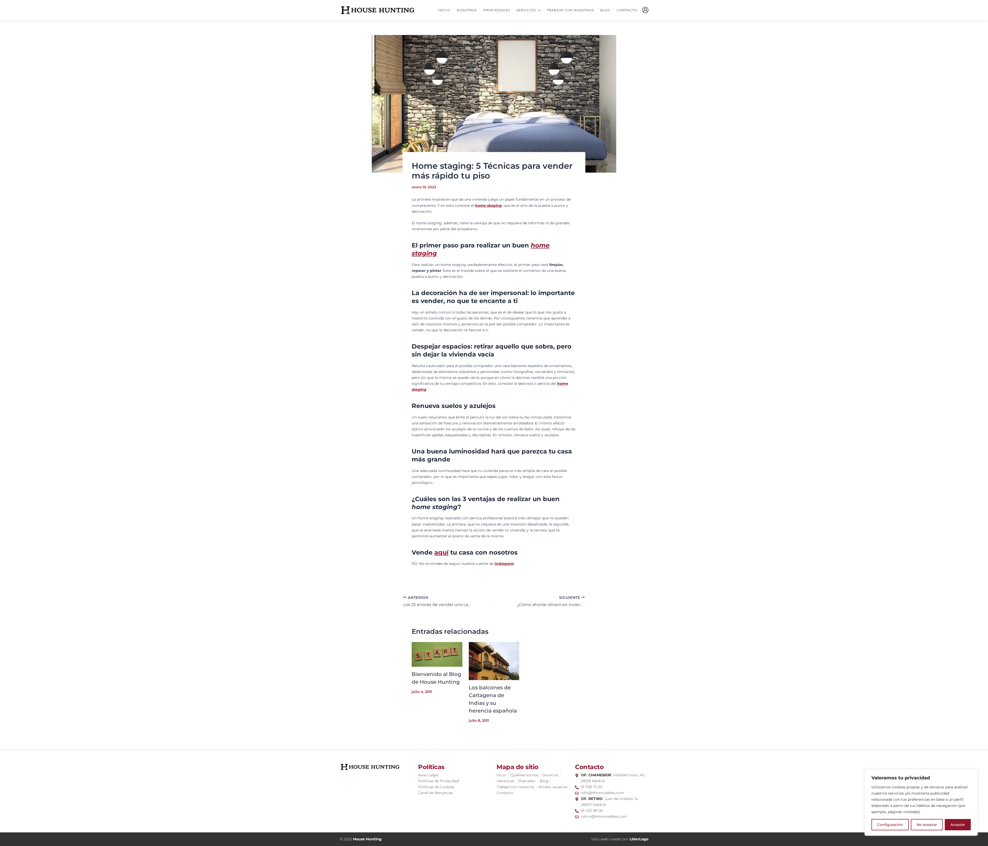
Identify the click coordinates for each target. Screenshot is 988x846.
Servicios (526, 10)
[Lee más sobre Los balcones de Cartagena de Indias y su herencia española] (494, 660)
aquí (441, 552)
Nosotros (467, 10)
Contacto (627, 10)
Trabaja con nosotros (570, 10)
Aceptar (957, 824)
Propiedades (496, 10)
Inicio (444, 10)
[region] (921, 802)
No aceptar (927, 824)
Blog (605, 10)
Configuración (890, 824)
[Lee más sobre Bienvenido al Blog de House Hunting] (437, 654)
